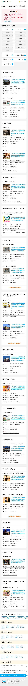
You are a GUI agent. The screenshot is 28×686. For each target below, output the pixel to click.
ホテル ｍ (4, 617)
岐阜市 (2, 647)
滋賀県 (20, 44)
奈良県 (20, 41)
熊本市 (2, 658)
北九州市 (21, 657)
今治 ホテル (12, 617)
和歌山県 (20, 47)
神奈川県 (8, 35)
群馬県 (7, 44)
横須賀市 (22, 627)
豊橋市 (17, 647)
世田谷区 (12, 627)
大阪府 (20, 32)
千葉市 (2, 627)
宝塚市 (11, 637)
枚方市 (20, 637)
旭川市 (2, 657)
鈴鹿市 (12, 647)
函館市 (16, 657)
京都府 (20, 35)
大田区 (17, 627)
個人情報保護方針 (17, 681)
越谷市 (2, 628)
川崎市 (7, 627)
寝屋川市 (3, 638)
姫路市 (2, 637)
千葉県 (7, 38)
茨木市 (7, 637)
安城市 (21, 647)
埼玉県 (7, 41)
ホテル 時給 (20, 617)
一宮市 (2, 648)
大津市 (16, 637)
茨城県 (7, 50)
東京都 (7, 32)
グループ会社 (11, 681)
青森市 (11, 657)
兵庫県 (20, 38)
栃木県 (7, 47)
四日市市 (8, 647)
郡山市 (7, 657)
